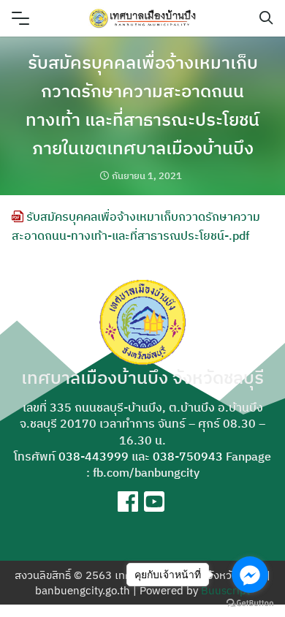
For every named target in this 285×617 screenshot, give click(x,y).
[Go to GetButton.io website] (250, 602)
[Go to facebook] (250, 574)
